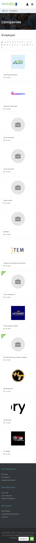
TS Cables (6, 451)
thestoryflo (7, 420)
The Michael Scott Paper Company (15, 357)
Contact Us (4, 517)
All (2, 42)
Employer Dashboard (8, 498)
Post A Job (4, 493)
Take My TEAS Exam (10, 106)
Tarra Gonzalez (8, 137)
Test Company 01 (9, 294)
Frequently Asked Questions (10, 514)
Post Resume (5, 477)
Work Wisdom (5, 511)
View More (18, 56)
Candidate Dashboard (8, 480)
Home (6, 11)
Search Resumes (6, 496)
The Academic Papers (10, 326)
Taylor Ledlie (7, 200)
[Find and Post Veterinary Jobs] (9, 4)
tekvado (6, 232)
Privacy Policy (22, 533)
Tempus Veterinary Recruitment (14, 263)
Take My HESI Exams (10, 75)
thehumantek (8, 388)
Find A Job (4, 474)
